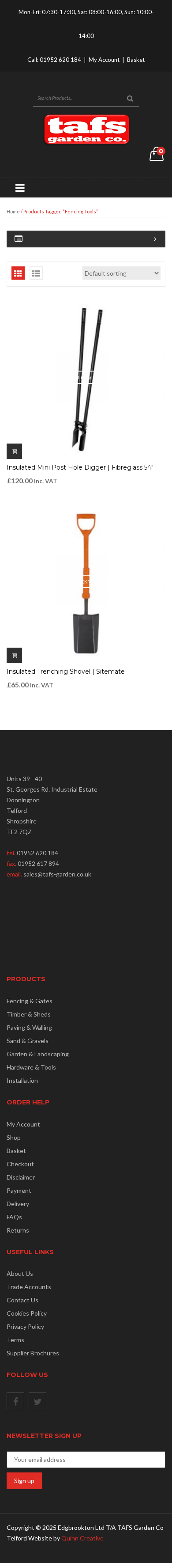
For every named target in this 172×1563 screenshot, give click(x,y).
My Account (104, 59)
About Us (20, 1273)
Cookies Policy (27, 1313)
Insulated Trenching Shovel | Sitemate (66, 671)
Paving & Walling (29, 1027)
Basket (136, 59)
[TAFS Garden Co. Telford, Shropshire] (86, 129)
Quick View (86, 377)
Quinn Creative (82, 1538)
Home (13, 211)
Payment (19, 1190)
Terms (15, 1339)
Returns (18, 1230)
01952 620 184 (60, 59)
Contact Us (22, 1300)
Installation (22, 1080)
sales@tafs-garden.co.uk (57, 874)
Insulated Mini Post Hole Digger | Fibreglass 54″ (80, 467)
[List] (36, 273)
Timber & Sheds (29, 1014)
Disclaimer (21, 1177)
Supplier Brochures (33, 1353)
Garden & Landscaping (38, 1054)
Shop (14, 1137)
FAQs (14, 1217)
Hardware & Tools (31, 1067)
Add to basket (14, 451)
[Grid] (18, 273)
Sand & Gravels (28, 1040)
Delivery (18, 1203)
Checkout (20, 1164)
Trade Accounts (29, 1286)
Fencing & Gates (29, 1001)
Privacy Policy (25, 1326)
